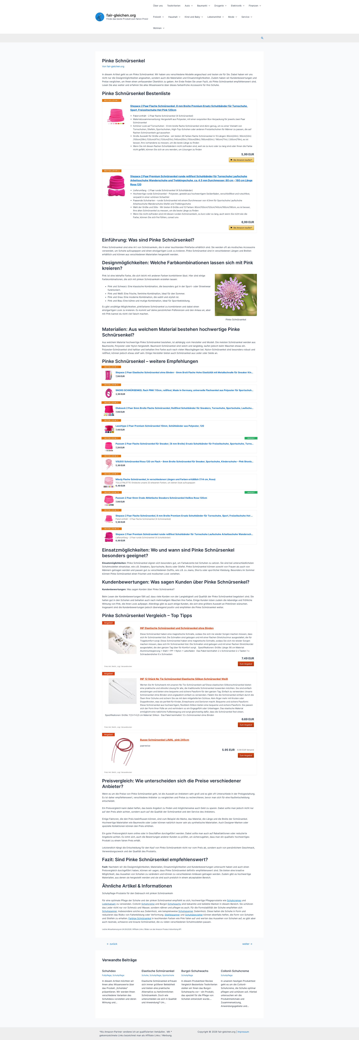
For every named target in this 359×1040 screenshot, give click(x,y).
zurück (112, 944)
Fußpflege (106, 975)
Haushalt (173, 16)
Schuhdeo (109, 971)
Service (245, 16)
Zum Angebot (246, 664)
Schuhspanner (185, 911)
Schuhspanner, (109, 911)
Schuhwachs (174, 903)
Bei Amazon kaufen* (242, 160)
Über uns (158, 5)
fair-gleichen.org (121, 15)
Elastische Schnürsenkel (158, 971)
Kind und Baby (192, 16)
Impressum (243, 1031)
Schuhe (145, 975)
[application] (191, 5)
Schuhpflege (118, 975)
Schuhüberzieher (194, 914)
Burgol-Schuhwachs (194, 971)
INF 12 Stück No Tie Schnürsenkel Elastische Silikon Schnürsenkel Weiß (184, 678)
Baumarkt (202, 5)
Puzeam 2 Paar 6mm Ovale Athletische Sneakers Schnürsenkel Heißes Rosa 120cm (161, 497)
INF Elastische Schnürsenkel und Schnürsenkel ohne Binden (177, 628)
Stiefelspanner (172, 914)
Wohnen (157, 28)
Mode (231, 16)
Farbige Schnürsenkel (139, 918)
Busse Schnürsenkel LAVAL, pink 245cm (164, 739)
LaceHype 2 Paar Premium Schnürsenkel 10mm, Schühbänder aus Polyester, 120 (160, 425)
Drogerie (219, 5)
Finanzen (253, 5)
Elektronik (236, 5)
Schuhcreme (148, 903)
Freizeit (157, 16)
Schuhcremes (234, 900)
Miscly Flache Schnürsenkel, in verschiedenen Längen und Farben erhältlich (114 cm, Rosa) (166, 479)
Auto (187, 5)
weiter (247, 944)
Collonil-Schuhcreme (235, 971)
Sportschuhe (168, 975)
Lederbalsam (109, 903)
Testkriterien (173, 5)
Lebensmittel (214, 16)
